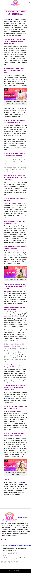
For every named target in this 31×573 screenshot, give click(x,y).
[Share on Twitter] (8, 562)
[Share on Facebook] (5, 562)
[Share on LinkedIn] (17, 562)
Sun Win (8, 398)
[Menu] (2, 3)
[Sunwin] (15, 3)
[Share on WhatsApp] (2, 562)
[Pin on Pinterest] (14, 562)
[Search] (29, 2)
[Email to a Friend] (11, 562)
